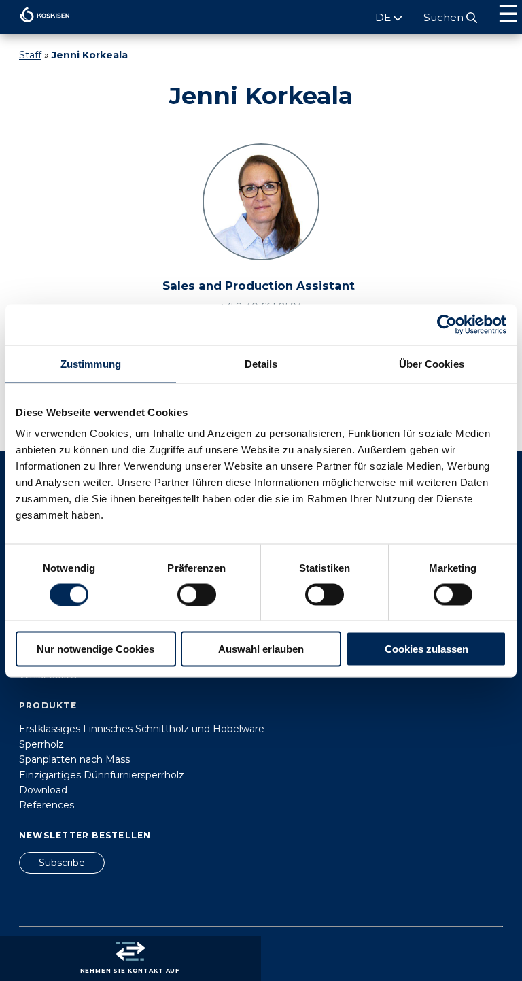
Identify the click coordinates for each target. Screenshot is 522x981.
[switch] (196, 594)
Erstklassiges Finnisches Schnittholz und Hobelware (141, 729)
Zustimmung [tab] (90, 363)
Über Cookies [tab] (431, 363)
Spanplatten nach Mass (74, 759)
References (46, 805)
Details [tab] (261, 363)
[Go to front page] (35, 26)
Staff (30, 55)
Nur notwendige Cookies (95, 649)
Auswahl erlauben (261, 649)
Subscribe (62, 863)
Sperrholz (41, 744)
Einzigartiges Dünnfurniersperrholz (101, 775)
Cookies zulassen (426, 649)
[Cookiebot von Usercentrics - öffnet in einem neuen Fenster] (446, 324)
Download (43, 790)
